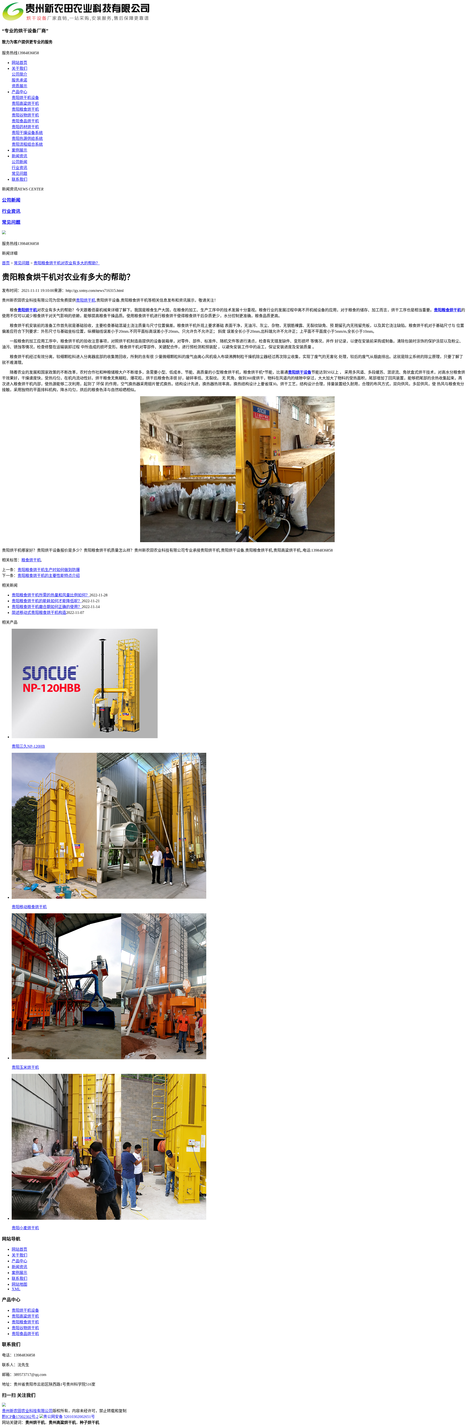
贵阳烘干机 (85, 300)
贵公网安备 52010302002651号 (69, 1417)
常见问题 (19, 173)
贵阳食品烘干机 (25, 121)
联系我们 (19, 179)
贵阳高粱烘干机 (25, 103)
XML (16, 1289)
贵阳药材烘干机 (25, 127)
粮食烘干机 (31, 560)
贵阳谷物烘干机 (25, 115)
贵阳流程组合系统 (27, 144)
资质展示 (19, 86)
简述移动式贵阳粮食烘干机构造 (39, 612)
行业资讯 (19, 168)
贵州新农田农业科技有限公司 (27, 1411)
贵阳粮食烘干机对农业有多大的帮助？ (67, 263)
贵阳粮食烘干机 (25, 109)
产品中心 (19, 92)
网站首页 (19, 63)
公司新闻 (19, 162)
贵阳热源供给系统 (27, 138)
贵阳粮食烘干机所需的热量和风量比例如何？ (51, 595)
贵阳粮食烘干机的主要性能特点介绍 (49, 576)
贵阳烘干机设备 (25, 98)
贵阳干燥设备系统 (27, 133)
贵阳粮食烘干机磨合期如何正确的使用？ (47, 607)
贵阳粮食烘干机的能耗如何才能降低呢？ (47, 601)
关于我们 (19, 68)
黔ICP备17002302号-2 (20, 1417)
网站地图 (19, 1284)
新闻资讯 (19, 156)
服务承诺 (19, 80)
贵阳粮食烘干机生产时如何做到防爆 (49, 570)
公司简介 (19, 74)
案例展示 (19, 150)
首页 (6, 263)
